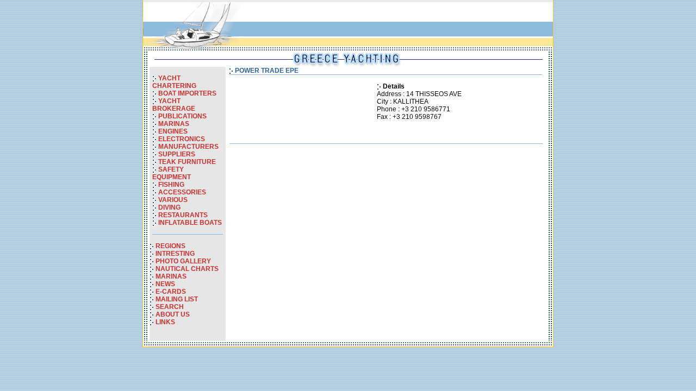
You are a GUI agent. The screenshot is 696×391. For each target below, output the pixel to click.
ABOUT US (173, 314)
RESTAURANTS (183, 215)
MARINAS (173, 124)
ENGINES (173, 131)
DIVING (169, 207)
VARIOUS (173, 200)
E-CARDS (171, 291)
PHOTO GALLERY (183, 261)
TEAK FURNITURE (187, 162)
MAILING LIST (177, 299)
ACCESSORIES (182, 192)
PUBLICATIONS (182, 116)
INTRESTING (175, 253)
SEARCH (170, 307)
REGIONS (170, 246)
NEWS (165, 284)
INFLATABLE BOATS (190, 222)
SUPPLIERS (176, 154)
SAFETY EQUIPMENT (171, 173)
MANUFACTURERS (188, 146)
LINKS (165, 322)
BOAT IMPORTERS (187, 93)
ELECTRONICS (181, 139)
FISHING (171, 184)
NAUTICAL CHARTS (187, 269)
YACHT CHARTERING (174, 82)
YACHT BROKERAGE (173, 104)
